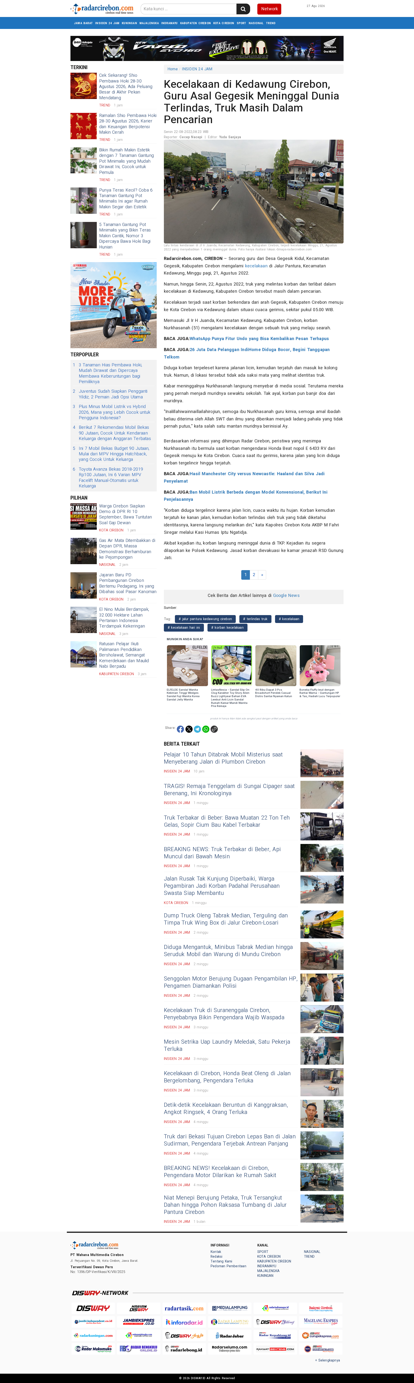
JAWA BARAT (83, 23)
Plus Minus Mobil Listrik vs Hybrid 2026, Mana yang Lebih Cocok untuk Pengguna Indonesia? (111, 412)
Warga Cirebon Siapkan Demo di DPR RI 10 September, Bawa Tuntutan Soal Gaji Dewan (125, 514)
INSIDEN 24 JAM (107, 23)
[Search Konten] (243, 9)
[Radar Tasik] (184, 1308)
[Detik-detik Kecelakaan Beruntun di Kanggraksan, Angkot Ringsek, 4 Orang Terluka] (322, 1114)
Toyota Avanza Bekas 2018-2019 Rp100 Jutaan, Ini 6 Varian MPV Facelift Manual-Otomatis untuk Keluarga (108, 478)
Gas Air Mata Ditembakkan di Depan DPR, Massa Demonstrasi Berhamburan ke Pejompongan (127, 549)
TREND (271, 23)
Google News (286, 595)
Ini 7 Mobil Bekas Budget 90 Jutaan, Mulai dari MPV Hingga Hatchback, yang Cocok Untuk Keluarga (111, 454)
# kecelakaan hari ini (184, 627)
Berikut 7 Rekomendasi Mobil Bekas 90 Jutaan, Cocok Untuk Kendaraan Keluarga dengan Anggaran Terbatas (112, 433)
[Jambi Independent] (93, 1322)
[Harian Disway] (139, 1308)
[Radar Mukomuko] (93, 1349)
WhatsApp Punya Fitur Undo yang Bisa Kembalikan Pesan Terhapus (259, 339)
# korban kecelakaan (227, 627)
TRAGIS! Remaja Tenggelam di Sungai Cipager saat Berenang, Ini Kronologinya (229, 790)
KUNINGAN (129, 23)
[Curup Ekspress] (321, 1335)
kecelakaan (256, 266)
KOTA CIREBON (223, 23)
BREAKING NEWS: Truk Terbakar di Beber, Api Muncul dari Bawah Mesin (222, 853)
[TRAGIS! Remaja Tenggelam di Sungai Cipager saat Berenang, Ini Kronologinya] (322, 795)
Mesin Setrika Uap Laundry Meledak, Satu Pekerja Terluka (227, 1045)
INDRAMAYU (169, 23)
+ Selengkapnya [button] (327, 1360)
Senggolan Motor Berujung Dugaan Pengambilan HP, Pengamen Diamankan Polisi (231, 982)
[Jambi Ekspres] (139, 1322)
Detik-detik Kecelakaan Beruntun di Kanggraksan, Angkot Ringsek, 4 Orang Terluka (226, 1108)
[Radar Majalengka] (139, 1335)
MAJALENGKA (149, 23)
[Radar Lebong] (184, 1349)
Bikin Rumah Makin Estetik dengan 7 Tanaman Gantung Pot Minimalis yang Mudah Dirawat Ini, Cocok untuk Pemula (126, 161)
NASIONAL (256, 23)
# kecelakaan (289, 619)
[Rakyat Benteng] (275, 1349)
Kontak (216, 1251)
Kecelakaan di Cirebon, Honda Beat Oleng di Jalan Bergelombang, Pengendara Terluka (227, 1077)
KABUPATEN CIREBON (195, 23)
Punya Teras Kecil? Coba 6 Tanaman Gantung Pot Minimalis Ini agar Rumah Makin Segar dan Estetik (126, 198)
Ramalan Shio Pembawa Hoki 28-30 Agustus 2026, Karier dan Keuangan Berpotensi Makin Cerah (127, 124)
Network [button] (269, 9)
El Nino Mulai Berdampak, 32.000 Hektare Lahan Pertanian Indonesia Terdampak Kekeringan (124, 617)
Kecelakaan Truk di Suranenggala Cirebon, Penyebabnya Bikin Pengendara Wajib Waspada (224, 1014)
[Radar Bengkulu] (139, 1349)
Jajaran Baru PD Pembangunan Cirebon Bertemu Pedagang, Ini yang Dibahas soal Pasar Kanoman (128, 583)
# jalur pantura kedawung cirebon (205, 619)
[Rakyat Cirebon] (321, 1308)
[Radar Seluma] (230, 1349)
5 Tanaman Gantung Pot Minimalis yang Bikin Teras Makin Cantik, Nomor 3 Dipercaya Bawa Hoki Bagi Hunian (125, 235)
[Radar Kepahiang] (275, 1335)
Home (172, 69)
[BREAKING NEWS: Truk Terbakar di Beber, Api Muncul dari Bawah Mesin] (322, 858)
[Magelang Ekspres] (321, 1322)
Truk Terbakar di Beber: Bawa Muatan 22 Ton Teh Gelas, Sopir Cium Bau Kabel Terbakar (227, 821)
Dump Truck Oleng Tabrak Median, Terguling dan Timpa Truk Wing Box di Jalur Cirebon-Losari (226, 919)
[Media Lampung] (230, 1308)
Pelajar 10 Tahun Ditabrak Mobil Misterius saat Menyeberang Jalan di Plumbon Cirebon (223, 758)
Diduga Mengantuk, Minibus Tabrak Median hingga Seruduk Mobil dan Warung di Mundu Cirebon (228, 951)
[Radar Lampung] (230, 1322)
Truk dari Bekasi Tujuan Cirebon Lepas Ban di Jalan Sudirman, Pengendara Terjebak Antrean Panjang (230, 1140)
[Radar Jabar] (230, 1335)
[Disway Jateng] (275, 1322)
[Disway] (93, 1308)
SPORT (241, 23)
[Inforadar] (184, 1322)
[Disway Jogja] (184, 1335)
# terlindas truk (255, 619)
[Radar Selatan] (321, 1349)
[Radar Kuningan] (93, 1335)
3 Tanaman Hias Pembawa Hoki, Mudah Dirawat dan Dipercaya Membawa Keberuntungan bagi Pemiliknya (107, 373)
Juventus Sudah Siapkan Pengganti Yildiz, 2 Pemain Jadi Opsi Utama (110, 394)
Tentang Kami (221, 1261)
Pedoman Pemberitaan (228, 1266)
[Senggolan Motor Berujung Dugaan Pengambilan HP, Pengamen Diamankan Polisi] (322, 988)
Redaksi (216, 1256)
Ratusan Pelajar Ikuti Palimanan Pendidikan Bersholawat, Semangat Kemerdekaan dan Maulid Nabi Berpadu (124, 655)
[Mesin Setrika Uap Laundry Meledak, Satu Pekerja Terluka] (322, 1051)
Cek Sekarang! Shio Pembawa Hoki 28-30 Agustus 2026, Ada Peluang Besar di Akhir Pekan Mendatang (125, 86)
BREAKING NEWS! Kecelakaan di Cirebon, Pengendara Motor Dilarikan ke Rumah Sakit (220, 1171)
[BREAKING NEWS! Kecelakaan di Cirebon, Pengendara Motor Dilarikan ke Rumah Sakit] (322, 1177)
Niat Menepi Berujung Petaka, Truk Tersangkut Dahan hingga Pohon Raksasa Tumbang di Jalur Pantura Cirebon (225, 1205)
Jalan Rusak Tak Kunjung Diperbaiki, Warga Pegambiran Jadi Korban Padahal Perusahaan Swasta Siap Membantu (222, 886)
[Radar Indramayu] (275, 1308)
